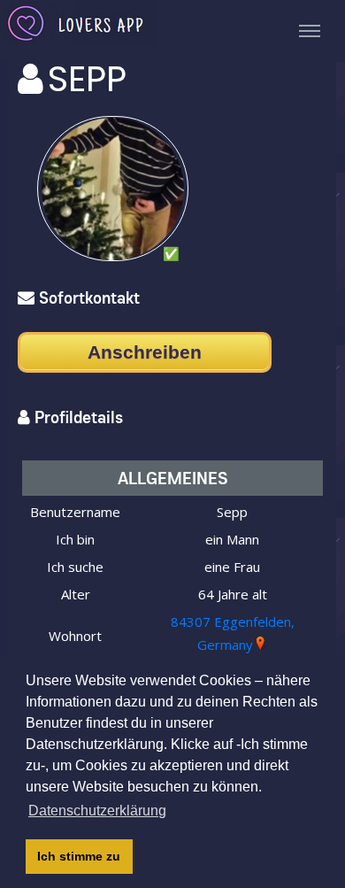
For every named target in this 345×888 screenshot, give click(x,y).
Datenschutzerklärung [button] (97, 810)
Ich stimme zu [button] (78, 856)
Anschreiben (145, 352)
